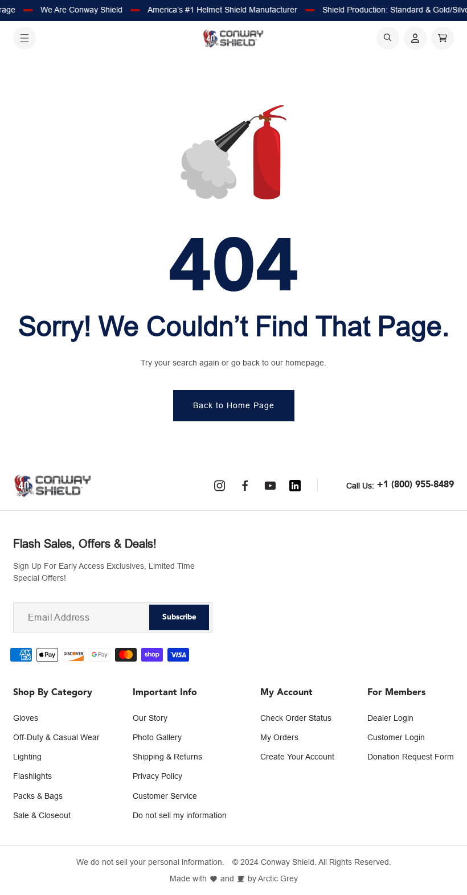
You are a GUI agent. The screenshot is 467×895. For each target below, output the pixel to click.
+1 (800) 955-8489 (415, 485)
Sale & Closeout (42, 815)
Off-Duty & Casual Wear (56, 737)
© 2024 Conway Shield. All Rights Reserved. (311, 862)
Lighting (27, 756)
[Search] (387, 38)
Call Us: (360, 486)
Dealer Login (390, 717)
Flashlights (32, 776)
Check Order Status (295, 717)
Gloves (25, 717)
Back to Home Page (234, 405)
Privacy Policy (157, 776)
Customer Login (396, 737)
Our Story (150, 717)
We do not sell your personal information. (150, 862)
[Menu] (24, 38)
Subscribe (179, 617)
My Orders (279, 737)
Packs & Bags (38, 795)
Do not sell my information (180, 815)
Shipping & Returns (167, 756)
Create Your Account (297, 756)
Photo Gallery (157, 737)
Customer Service (165, 795)
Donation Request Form (410, 756)
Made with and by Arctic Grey (234, 879)
